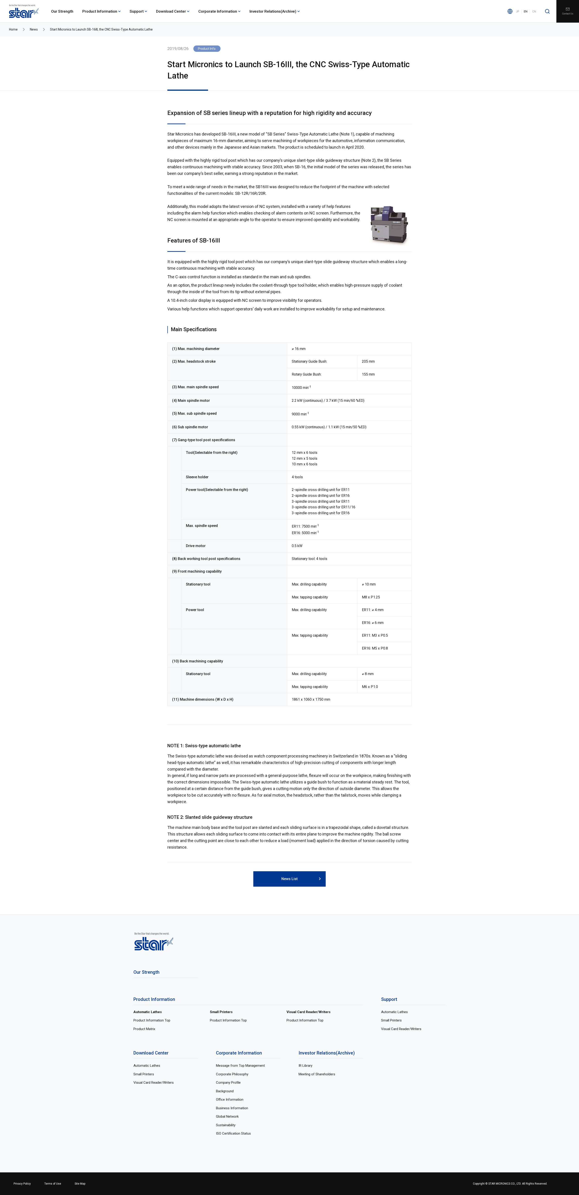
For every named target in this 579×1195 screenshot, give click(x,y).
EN (525, 11)
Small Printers (221, 1012)
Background (225, 1091)
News (34, 29)
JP (517, 11)
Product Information (99, 11)
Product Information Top (151, 1020)
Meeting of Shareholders (317, 1074)
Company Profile (228, 1083)
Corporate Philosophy (232, 1074)
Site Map (80, 1183)
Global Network (227, 1116)
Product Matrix (144, 1029)
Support (137, 11)
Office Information (229, 1099)
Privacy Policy (22, 1183)
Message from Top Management (240, 1066)
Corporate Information (217, 11)
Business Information (232, 1108)
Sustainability (225, 1125)
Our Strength (62, 11)
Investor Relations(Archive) (272, 11)
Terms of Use (52, 1183)
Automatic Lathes (147, 1012)
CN (534, 11)
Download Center (171, 11)
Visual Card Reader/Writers (308, 1012)
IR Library (305, 1066)
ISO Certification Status (233, 1133)
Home (13, 29)
